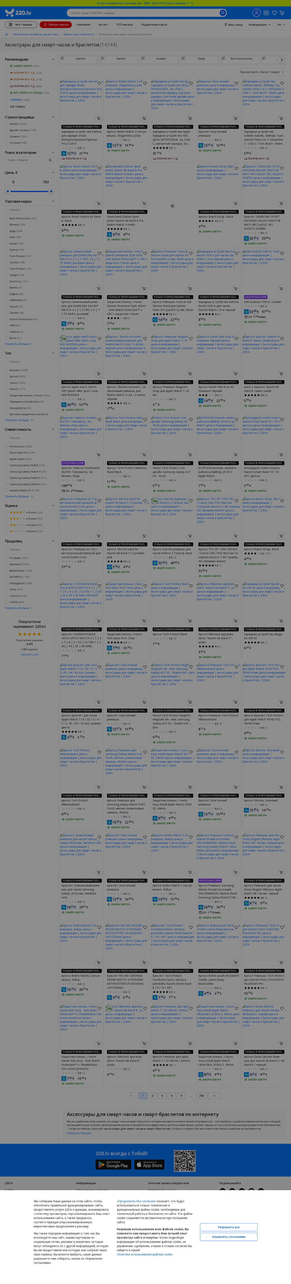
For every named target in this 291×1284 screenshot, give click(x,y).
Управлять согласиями (228, 1237)
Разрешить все (229, 1227)
